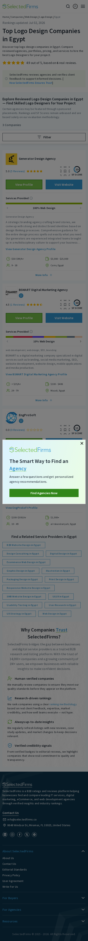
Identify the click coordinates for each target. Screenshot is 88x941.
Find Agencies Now (44, 493)
